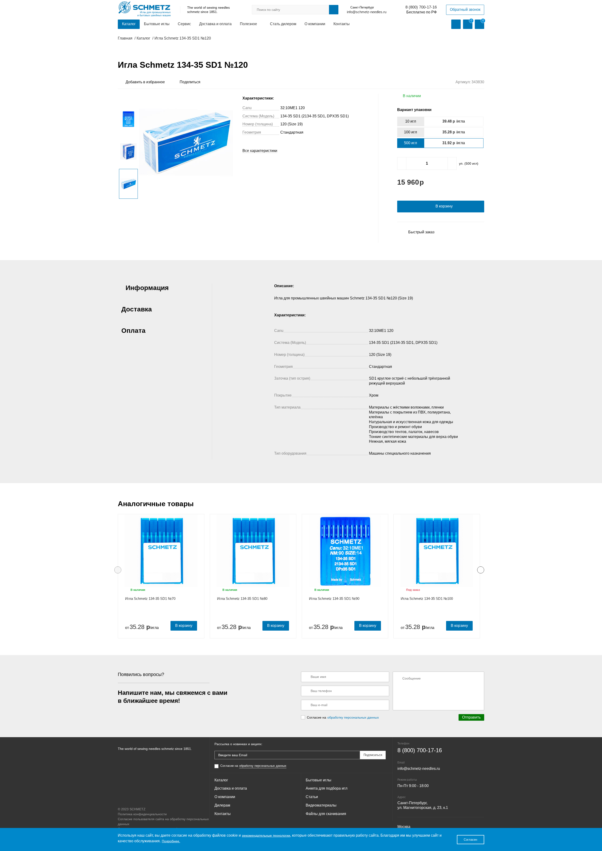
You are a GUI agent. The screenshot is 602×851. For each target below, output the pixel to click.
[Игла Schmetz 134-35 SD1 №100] (437, 550)
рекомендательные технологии (266, 835)
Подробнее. (171, 841)
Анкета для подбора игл (326, 788)
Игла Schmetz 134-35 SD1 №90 (334, 598)
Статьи (312, 797)
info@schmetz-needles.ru (366, 12)
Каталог (129, 24)
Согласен (470, 839)
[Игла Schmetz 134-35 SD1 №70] (161, 550)
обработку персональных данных (353, 717)
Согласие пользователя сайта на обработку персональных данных (163, 821)
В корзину (183, 626)
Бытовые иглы (157, 24)
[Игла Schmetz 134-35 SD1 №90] (345, 550)
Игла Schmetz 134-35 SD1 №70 (150, 598)
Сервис (184, 24)
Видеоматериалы (321, 805)
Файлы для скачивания (326, 814)
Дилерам (222, 805)
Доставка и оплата (215, 24)
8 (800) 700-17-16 (421, 7)
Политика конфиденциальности (142, 814)
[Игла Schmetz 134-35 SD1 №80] (253, 550)
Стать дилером (283, 24)
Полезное (248, 24)
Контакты (341, 24)
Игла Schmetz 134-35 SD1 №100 (427, 598)
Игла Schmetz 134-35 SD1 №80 (242, 598)
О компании (315, 24)
